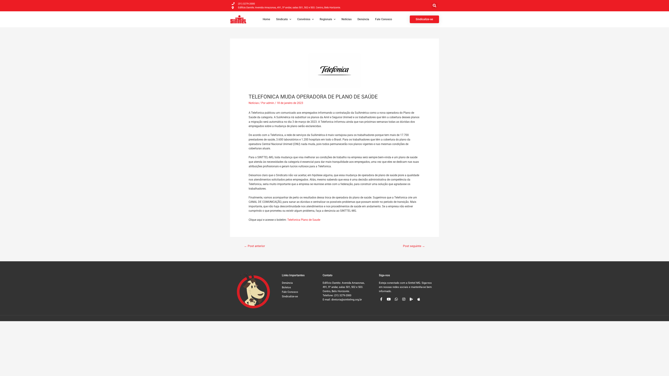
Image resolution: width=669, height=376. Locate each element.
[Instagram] (403, 299)
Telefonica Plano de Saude (303, 219)
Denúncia (363, 19)
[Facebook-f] (381, 299)
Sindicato (282, 19)
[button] (434, 6)
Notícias (346, 19)
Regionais (326, 19)
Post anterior (254, 246)
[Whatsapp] (396, 299)
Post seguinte (414, 246)
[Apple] (418, 299)
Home (266, 19)
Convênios (303, 19)
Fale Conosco (383, 19)
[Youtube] (388, 299)
